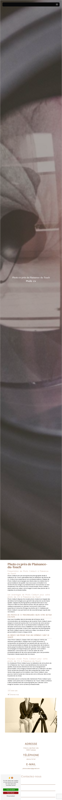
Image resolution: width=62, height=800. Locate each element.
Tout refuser (10, 793)
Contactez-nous (14, 694)
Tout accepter (10, 789)
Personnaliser (11, 796)
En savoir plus (13, 690)
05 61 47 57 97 (31, 759)
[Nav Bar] (57, 4)
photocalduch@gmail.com (31, 768)
